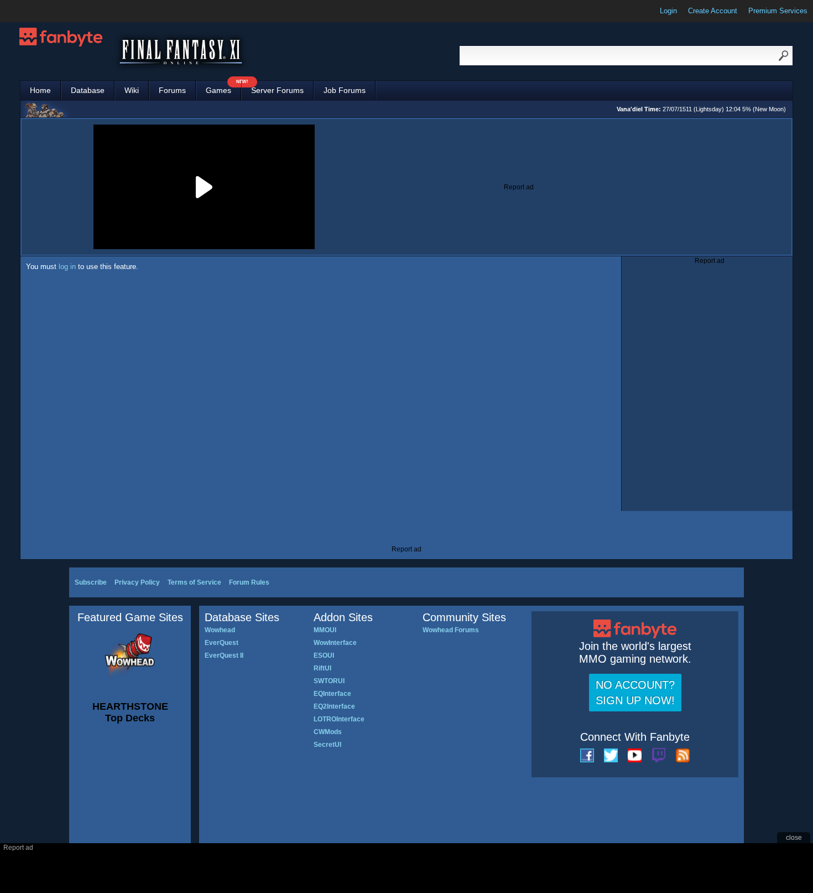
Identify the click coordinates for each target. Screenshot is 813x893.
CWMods (328, 732)
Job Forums (345, 90)
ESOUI (324, 655)
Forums (172, 90)
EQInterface (332, 694)
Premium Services (777, 11)
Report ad (519, 187)
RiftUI (322, 668)
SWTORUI (329, 681)
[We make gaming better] (35, 11)
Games (223, 88)
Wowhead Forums (451, 630)
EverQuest (221, 643)
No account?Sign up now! (635, 692)
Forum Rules (249, 582)
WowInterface (335, 643)
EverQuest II (224, 655)
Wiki (131, 90)
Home (40, 90)
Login (668, 11)
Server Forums (277, 90)
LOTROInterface (339, 719)
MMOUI (325, 630)
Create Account (712, 11)
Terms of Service (194, 582)
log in (67, 266)
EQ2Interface (334, 706)
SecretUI (327, 745)
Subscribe (91, 582)
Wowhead (220, 630)
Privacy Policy (137, 582)
